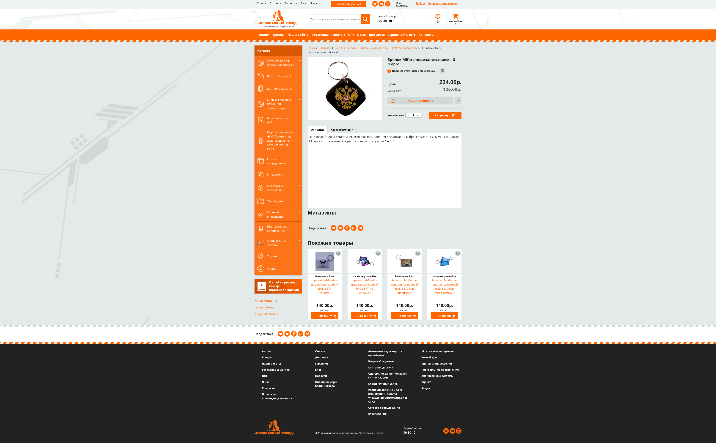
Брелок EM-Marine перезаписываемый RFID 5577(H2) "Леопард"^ (404, 286)
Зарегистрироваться (442, 3)
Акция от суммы (266, 314)
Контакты (426, 35)
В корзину (441, 115)
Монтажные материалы (437, 351)
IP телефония (377, 414)
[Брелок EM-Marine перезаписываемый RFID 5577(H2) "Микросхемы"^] (444, 261)
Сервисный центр (402, 35)
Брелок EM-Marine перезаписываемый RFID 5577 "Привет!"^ (324, 286)
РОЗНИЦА (402, 5)
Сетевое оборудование (384, 407)
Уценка (426, 382)
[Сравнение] (442, 71)
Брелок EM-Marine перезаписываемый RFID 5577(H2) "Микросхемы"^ (444, 286)
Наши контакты (266, 301)
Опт (351, 35)
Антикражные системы (437, 376)
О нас (361, 35)
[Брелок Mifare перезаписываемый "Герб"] (345, 89)
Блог (303, 3)
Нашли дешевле (420, 101)
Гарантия (291, 3)
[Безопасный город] (278, 17)
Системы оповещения (436, 363)
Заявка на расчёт (348, 4)
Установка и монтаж (328, 35)
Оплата (261, 3)
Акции (264, 35)
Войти (420, 3)
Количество (395, 115)
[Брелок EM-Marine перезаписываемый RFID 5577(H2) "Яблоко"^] (365, 261)
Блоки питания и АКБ (383, 383)
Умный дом (429, 357)
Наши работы (298, 35)
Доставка (275, 3)
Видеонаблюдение (381, 361)
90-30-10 (385, 20)
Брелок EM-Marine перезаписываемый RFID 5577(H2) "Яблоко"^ (364, 286)
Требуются (377, 35)
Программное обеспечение (440, 369)
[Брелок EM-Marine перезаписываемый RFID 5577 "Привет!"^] (325, 261)
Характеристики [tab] (342, 129)
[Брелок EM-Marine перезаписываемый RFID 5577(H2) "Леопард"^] (404, 261)
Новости (315, 3)
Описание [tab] (317, 129)
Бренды (278, 35)
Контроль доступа (380, 367)
